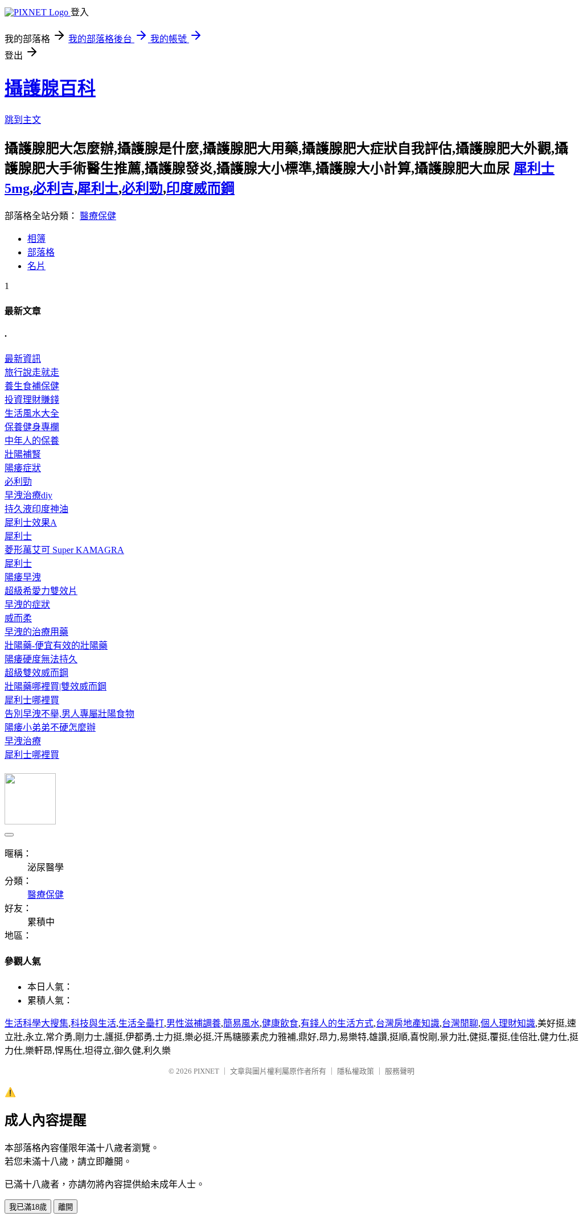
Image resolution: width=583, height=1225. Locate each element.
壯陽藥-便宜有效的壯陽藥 (56, 645)
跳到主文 (23, 120)
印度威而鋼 (200, 188)
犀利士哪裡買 (32, 700)
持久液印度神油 (36, 509)
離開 (65, 1207)
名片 (36, 266)
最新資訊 (23, 359)
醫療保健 (98, 216)
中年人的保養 (32, 441)
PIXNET (206, 1071)
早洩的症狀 (27, 604)
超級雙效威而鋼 (36, 673)
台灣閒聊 (460, 1023)
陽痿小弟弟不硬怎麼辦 (50, 727)
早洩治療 (23, 741)
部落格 (41, 252)
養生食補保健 (32, 386)
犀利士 (97, 188)
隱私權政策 (355, 1071)
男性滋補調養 (193, 1023)
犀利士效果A (31, 522)
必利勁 (142, 188)
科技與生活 (93, 1023)
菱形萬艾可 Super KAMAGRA (64, 550)
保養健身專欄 (32, 427)
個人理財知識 (508, 1023)
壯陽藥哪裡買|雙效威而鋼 (55, 686)
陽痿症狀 (23, 468)
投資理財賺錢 (32, 400)
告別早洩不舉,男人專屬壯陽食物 (69, 714)
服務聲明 (399, 1071)
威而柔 (18, 618)
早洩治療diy (28, 495)
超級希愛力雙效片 (41, 591)
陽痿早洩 (23, 577)
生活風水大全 (32, 413)
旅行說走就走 (32, 372)
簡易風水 (241, 1023)
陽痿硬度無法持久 (41, 659)
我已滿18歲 (28, 1207)
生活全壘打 (141, 1023)
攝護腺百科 (50, 88)
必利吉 (53, 188)
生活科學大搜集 (36, 1023)
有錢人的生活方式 (337, 1023)
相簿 (36, 239)
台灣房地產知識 (408, 1023)
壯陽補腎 (23, 454)
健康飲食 (280, 1023)
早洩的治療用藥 (36, 632)
